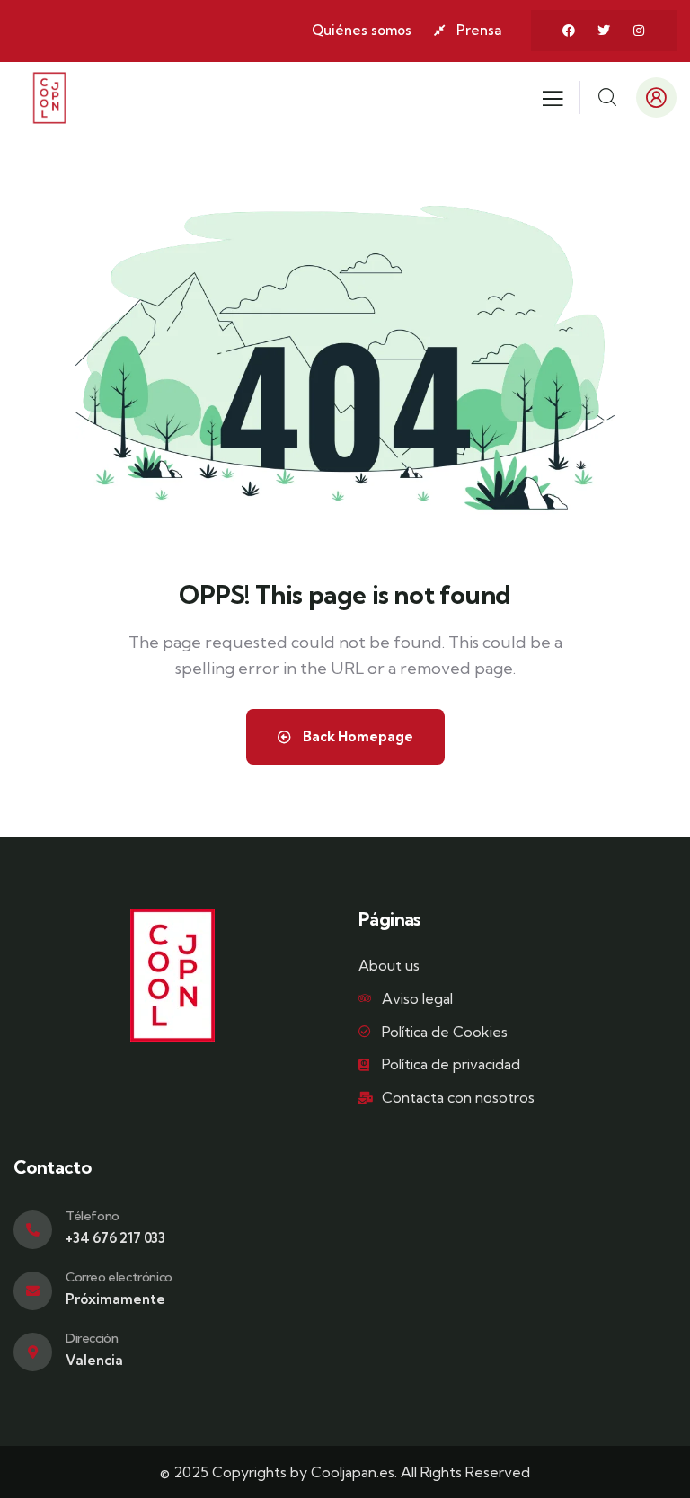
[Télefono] (32, 1229)
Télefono (92, 1216)
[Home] (49, 98)
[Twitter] (603, 30)
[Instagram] (638, 30)
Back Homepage (356, 736)
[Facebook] (568, 30)
